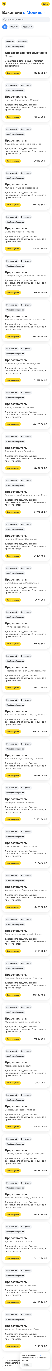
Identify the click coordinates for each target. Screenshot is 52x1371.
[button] (26, 57)
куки (39, 1355)
